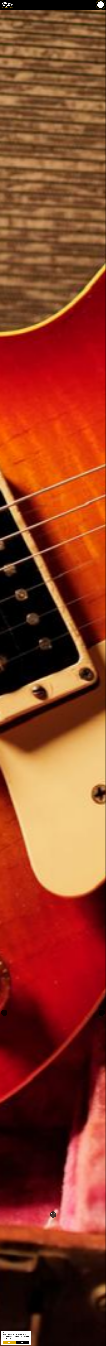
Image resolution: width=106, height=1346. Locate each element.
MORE (9, 1342)
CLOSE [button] (23, 1342)
